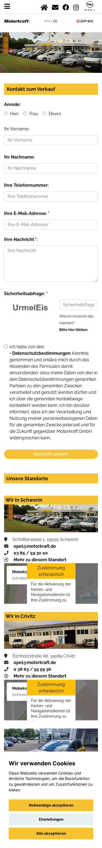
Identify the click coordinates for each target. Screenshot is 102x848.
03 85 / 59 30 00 (31, 553)
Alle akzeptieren (51, 833)
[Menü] (7, 6)
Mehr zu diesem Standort (40, 559)
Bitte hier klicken (73, 330)
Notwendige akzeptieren (51, 805)
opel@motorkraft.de (35, 546)
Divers (54, 113)
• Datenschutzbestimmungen (40, 353)
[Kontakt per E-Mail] (55, 6)
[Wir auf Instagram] (76, 6)
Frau (33, 113)
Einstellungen (51, 819)
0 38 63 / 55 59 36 (32, 669)
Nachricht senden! (51, 454)
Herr (14, 113)
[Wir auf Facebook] (66, 6)
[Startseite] (44, 6)
